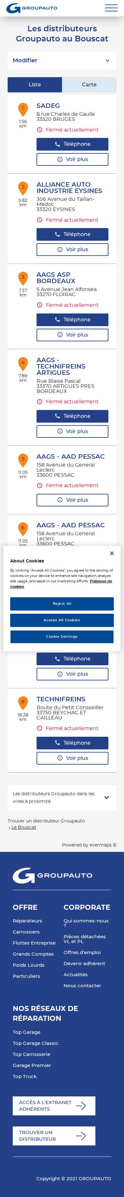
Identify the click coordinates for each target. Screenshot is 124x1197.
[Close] (112, 553)
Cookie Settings (62, 636)
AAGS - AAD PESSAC (71, 457)
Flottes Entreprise (34, 943)
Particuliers (26, 976)
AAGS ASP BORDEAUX (56, 278)
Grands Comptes (33, 954)
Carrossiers (26, 932)
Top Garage (26, 1032)
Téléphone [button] (77, 144)
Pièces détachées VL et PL (85, 939)
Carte (89, 84)
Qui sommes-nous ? (86, 923)
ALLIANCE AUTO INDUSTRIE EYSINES (69, 188)
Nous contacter (82, 985)
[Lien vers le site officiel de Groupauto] (31, 8)
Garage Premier (32, 1065)
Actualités (76, 974)
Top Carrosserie (31, 1054)
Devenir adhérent (84, 963)
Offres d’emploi (82, 952)
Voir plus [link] (77, 159)
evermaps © (103, 845)
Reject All (62, 603)
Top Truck (25, 1076)
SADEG (48, 106)
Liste (35, 84)
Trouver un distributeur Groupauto (46, 821)
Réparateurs (27, 921)
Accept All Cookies (62, 620)
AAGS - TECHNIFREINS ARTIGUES (61, 366)
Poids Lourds (29, 965)
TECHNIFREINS (61, 699)
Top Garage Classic (36, 1043)
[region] (62, 598)
